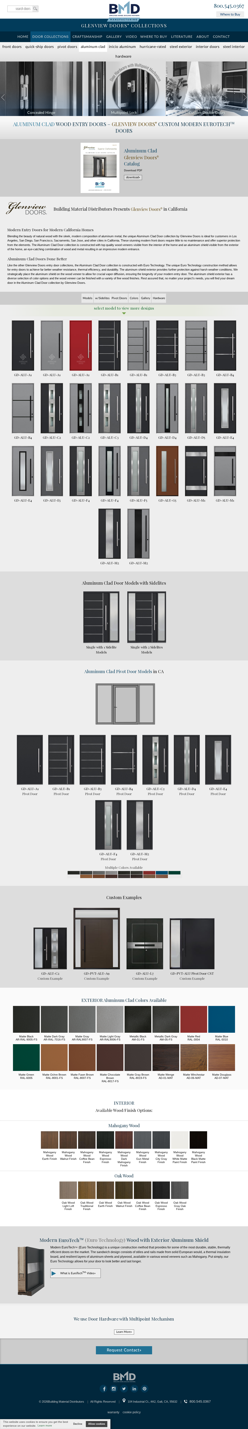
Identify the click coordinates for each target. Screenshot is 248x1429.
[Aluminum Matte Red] (193, 1020)
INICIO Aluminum (122, 47)
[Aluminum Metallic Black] (138, 1020)
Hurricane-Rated (153, 47)
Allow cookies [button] (96, 1424)
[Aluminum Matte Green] (26, 1058)
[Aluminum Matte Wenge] (165, 1058)
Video (131, 36)
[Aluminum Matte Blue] (221, 1020)
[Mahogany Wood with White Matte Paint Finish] (180, 1140)
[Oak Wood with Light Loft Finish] (68, 1190)
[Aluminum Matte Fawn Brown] (82, 1058)
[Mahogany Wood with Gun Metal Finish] (142, 1140)
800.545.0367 (229, 6)
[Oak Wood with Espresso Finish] (161, 1190)
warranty (113, 1412)
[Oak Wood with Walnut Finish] (124, 1190)
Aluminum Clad (93, 47)
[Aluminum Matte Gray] (82, 1020)
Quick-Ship (39, 47)
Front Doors (12, 47)
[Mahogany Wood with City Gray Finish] (161, 1140)
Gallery (114, 36)
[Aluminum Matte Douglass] (221, 1058)
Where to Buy (230, 14)
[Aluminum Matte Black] (26, 1020)
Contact (221, 36)
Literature (182, 36)
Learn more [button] (45, 1425)
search (22, 9)
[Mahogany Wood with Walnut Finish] (68, 1140)
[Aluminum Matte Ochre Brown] (54, 1058)
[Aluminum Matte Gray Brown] (138, 1058)
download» (133, 177)
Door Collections (50, 36)
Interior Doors (207, 47)
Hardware (123, 56)
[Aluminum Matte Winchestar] (193, 1058)
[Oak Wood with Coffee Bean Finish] (142, 1190)
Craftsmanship (87, 36)
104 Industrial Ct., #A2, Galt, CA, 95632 (152, 1401)
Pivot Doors (67, 47)
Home (22, 36)
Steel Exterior (181, 47)
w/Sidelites (102, 298)
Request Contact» (124, 1350)
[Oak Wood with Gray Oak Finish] (180, 1190)
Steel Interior (234, 47)
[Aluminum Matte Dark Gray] (54, 1020)
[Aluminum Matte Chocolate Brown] (110, 1058)
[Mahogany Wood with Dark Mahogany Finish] (124, 1140)
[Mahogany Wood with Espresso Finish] (105, 1140)
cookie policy (132, 1412)
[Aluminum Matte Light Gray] (110, 1020)
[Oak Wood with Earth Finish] (105, 1190)
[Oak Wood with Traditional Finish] (87, 1190)
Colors (134, 298)
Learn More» (124, 1331)
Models (87, 298)
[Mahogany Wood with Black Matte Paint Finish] (198, 1140)
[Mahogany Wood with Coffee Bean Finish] (87, 1140)
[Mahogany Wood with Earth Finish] (49, 1140)
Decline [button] (77, 1424)
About (202, 36)
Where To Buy (153, 36)
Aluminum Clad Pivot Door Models (118, 671)
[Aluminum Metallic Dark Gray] (165, 1020)
